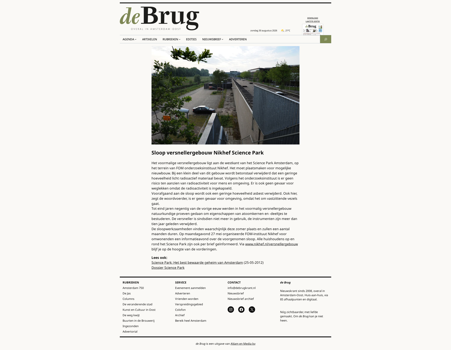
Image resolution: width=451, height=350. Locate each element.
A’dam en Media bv (243, 344)
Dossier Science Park (168, 267)
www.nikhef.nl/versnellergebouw (271, 244)
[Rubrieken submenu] (180, 39)
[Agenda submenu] (136, 39)
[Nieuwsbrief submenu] (222, 39)
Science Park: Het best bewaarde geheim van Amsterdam (197, 262)
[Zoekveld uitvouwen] (325, 39)
